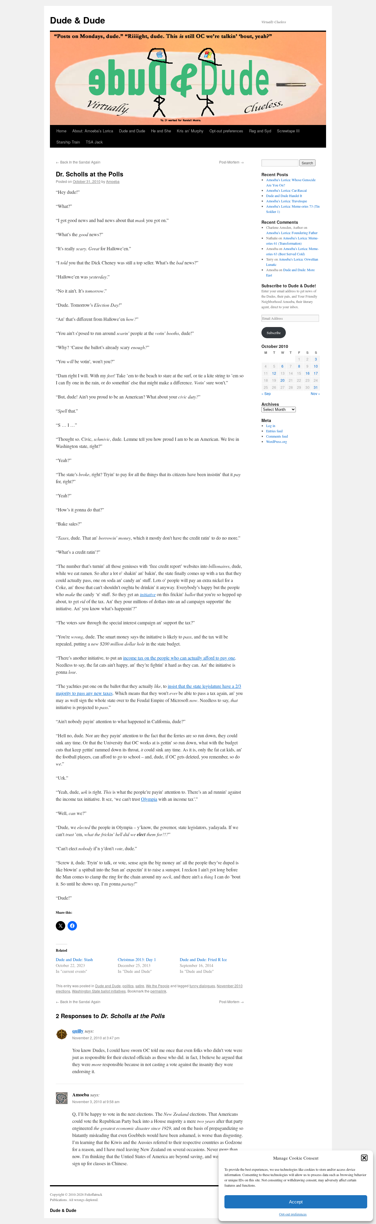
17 (316, 373)
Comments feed (277, 436)
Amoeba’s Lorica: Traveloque (286, 201)
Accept (296, 1201)
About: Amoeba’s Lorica (92, 131)
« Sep (266, 393)
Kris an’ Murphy (190, 131)
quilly (77, 1030)
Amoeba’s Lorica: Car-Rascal (286, 190)
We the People (157, 985)
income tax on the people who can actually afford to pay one (179, 658)
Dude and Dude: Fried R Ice (203, 959)
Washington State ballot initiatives (99, 990)
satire (139, 985)
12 (274, 373)
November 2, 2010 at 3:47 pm (96, 1037)
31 (316, 387)
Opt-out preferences (293, 1214)
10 (316, 365)
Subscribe (274, 332)
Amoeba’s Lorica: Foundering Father (292, 232)
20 (283, 380)
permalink (158, 990)
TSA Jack (94, 142)
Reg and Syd (260, 131)
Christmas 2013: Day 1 (137, 959)
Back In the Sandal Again (78, 161)
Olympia (149, 799)
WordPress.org (276, 441)
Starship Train (68, 142)
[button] (364, 1158)
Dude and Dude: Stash (74, 959)
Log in (270, 425)
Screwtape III (288, 131)
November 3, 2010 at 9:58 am (96, 1101)
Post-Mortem (231, 161)
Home (61, 131)
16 (308, 373)
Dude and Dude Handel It (284, 195)
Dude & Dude (77, 20)
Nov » (315, 393)
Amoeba (113, 181)
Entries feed (274, 430)
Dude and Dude (132, 131)
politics (128, 985)
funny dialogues (202, 985)
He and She (161, 131)
